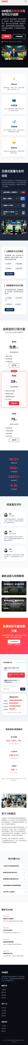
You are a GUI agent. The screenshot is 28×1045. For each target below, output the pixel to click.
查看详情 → (6, 591)
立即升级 (14, 440)
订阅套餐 (4, 1010)
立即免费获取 (14, 641)
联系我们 (4, 1015)
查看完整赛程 (9, 273)
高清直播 (4, 989)
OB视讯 (5, 1)
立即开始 (14, 365)
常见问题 (4, 1013)
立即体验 (6, 36)
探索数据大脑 (9, 309)
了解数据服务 (19, 36)
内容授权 (4, 1028)
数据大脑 (4, 992)
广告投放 (4, 1025)
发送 (23, 689)
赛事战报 (4, 995)
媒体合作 (4, 1031)
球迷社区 (4, 997)
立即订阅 (14, 403)
